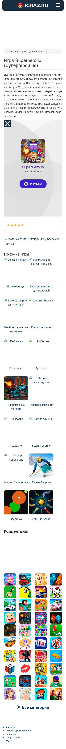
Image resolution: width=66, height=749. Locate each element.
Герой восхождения (41, 405)
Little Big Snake (41, 519)
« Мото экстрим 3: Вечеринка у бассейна (32, 239)
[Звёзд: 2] (11, 225)
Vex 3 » (10, 243)
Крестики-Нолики (41, 327)
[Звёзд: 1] (8, 225)
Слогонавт (11, 734)
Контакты (10, 727)
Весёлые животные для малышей (41, 288)
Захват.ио (16, 445)
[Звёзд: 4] (19, 225)
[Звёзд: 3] (15, 225)
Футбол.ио (41, 368)
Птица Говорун (13, 737)
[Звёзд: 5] (22, 225)
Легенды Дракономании (18, 730)
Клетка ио (16, 519)
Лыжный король (41, 482)
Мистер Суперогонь (16, 482)
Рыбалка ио (16, 368)
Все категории (35, 707)
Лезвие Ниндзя (16, 286)
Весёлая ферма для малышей (16, 329)
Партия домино (41, 445)
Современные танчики (16, 407)
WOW (9, 740)
